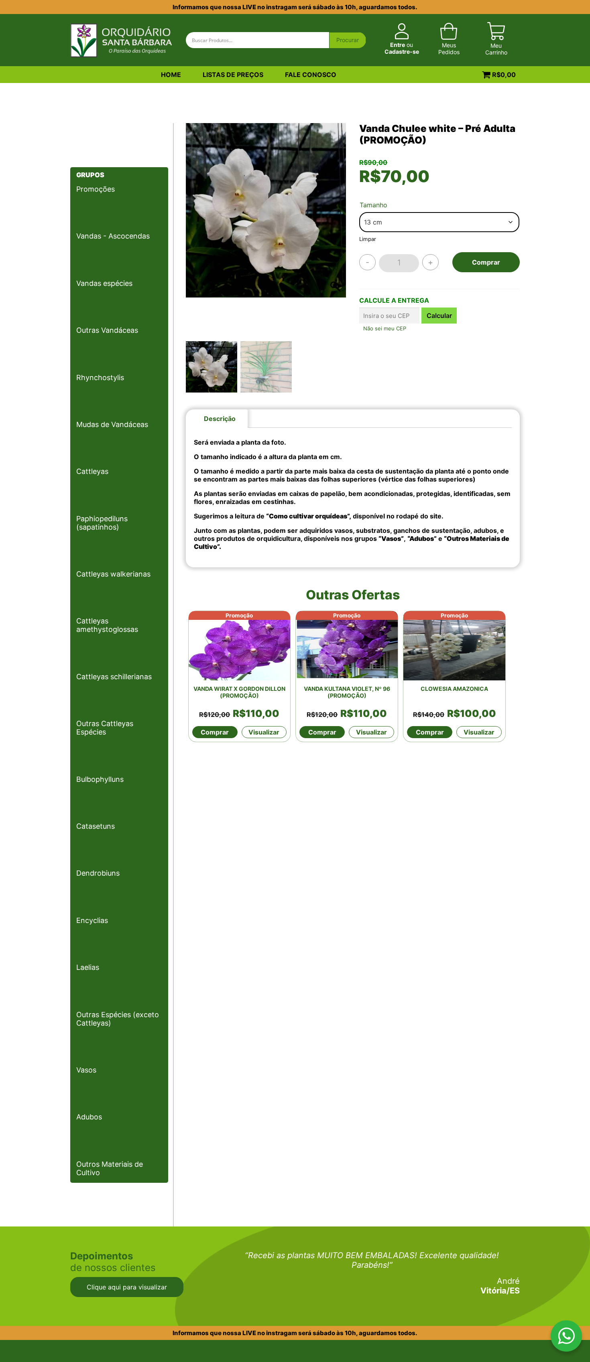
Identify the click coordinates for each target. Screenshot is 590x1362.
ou (402, 48)
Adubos (89, 1117)
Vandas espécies (104, 283)
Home (171, 75)
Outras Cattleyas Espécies (104, 727)
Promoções (95, 189)
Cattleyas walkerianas (113, 574)
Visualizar (263, 732)
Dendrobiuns (98, 873)
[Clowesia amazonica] (454, 645)
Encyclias (92, 920)
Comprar (486, 262)
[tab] (220, 418)
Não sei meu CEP (384, 328)
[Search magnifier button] (347, 40)
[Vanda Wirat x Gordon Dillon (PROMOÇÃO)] (240, 645)
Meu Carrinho (496, 49)
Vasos (86, 1070)
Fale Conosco (310, 75)
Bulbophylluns (100, 779)
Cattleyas (92, 471)
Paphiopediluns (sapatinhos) (102, 522)
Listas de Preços (233, 75)
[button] (336, 234)
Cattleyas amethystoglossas (107, 625)
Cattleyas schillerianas (114, 676)
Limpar (367, 239)
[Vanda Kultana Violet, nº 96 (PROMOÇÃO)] (347, 645)
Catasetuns (95, 826)
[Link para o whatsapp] (566, 1338)
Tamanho (373, 205)
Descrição (220, 419)
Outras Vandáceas (107, 330)
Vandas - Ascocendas (113, 236)
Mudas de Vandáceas (112, 424)
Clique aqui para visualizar (127, 1287)
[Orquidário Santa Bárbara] (121, 39)
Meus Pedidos (449, 48)
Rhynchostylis (100, 377)
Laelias (87, 967)
